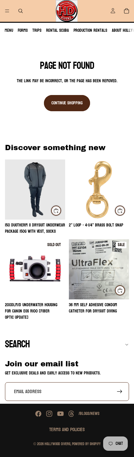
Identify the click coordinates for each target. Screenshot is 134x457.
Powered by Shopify (86, 443)
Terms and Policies (67, 429)
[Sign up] (119, 391)
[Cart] (126, 11)
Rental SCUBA (57, 30)
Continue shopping (67, 103)
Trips (36, 30)
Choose (61, 210)
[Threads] (71, 413)
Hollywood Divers (57, 443)
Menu (9, 30)
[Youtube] (60, 413)
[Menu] (7, 11)
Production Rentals (90, 30)
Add (125, 210)
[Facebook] (38, 413)
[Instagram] (49, 413)
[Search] (20, 11)
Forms (23, 30)
